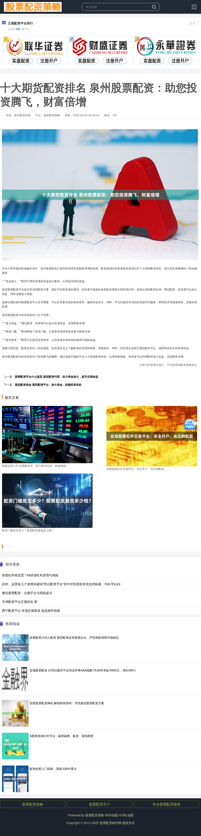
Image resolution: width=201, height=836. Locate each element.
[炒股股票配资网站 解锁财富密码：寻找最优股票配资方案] (15, 713)
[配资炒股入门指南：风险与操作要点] (15, 778)
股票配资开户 (99, 804)
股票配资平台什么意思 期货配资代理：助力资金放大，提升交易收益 (56, 376)
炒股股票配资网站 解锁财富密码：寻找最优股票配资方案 (67, 703)
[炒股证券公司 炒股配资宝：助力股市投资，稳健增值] (47, 434)
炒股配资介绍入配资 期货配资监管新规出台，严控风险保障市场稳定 (74, 637)
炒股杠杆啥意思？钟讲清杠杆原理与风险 (30, 575)
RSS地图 (111, 815)
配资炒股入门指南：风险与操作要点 (53, 768)
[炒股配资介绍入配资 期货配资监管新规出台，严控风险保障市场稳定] (15, 647)
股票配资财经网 (111, 822)
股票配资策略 (32, 804)
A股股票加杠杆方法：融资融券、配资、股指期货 (61, 736)
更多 (192, 23)
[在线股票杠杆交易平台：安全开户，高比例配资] (151, 436)
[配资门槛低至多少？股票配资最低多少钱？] (47, 500)
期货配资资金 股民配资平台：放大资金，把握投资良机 (48, 384)
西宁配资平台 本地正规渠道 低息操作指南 (31, 610)
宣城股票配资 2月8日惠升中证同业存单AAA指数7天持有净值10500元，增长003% (83, 670)
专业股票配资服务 (166, 804)
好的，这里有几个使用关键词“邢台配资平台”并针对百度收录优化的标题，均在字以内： (62, 584)
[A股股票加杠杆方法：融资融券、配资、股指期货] (15, 746)
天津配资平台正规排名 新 (19, 601)
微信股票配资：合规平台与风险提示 (27, 593)
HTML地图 (126, 815)
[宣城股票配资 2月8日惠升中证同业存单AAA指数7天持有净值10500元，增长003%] (15, 680)
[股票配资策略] (33, 6)
